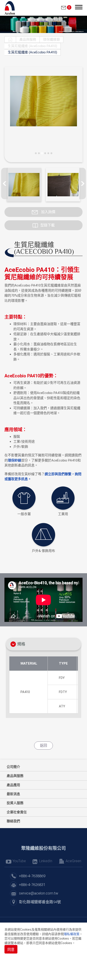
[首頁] (10, 39)
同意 (10, 949)
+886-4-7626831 (32, 884)
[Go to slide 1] (36, 153)
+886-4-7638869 (32, 876)
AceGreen (73, 861)
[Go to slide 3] (42, 153)
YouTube (19, 861)
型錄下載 (47, 225)
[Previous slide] (4, 183)
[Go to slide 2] (39, 153)
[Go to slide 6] (51, 153)
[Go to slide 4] (45, 153)
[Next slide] (82, 183)
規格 (21, 644)
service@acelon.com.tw (38, 893)
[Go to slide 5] (48, 153)
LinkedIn (45, 861)
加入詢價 (47, 212)
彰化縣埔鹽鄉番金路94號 (40, 902)
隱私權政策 (71, 934)
